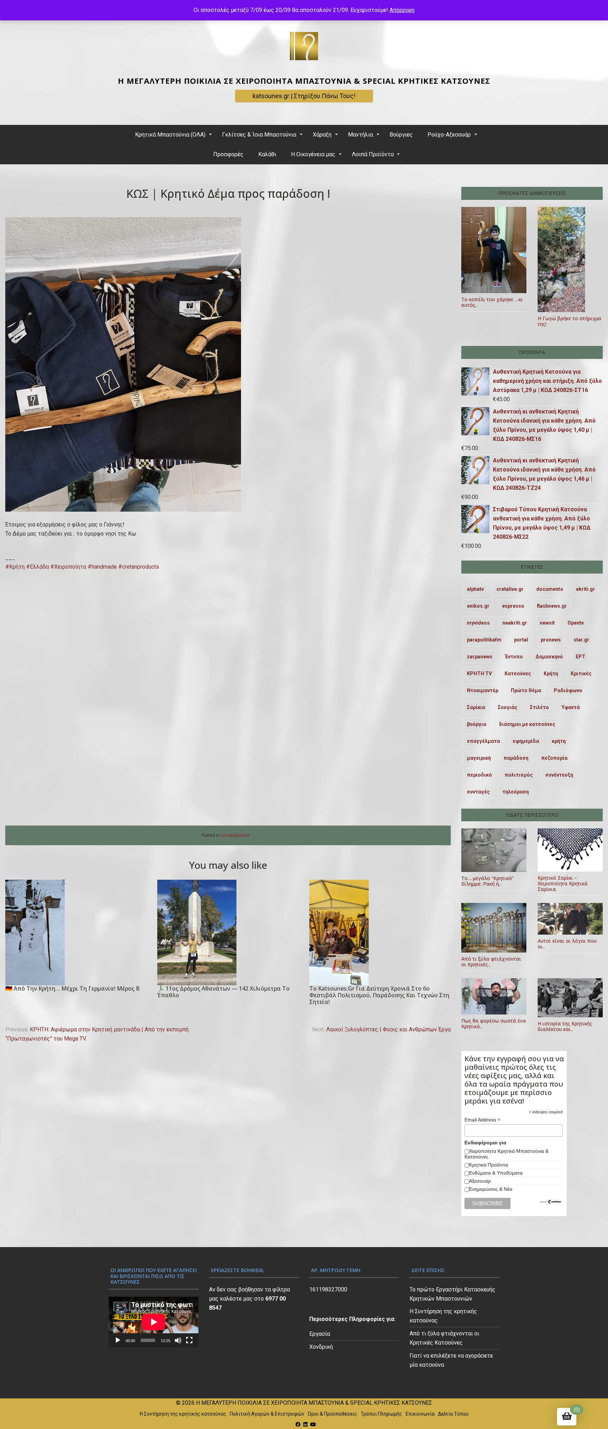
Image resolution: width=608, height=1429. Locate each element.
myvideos (478, 623)
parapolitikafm (484, 640)
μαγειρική (479, 758)
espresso (513, 606)
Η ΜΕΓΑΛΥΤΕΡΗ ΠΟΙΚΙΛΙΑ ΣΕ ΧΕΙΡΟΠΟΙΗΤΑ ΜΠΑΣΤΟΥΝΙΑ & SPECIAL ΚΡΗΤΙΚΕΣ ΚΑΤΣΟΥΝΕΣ (304, 80)
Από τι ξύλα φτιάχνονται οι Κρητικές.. (491, 961)
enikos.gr (478, 606)
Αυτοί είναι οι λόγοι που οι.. (567, 943)
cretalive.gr (510, 589)
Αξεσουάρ (480, 1181)
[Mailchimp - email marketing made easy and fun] (550, 1202)
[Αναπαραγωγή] (117, 1340)
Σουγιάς (507, 707)
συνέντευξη (559, 775)
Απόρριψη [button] (402, 10)
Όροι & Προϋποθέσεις (332, 1414)
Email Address (482, 1120)
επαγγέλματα (483, 741)
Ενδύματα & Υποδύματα (495, 1173)
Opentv (576, 623)
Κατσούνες (518, 673)
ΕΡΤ (580, 656)
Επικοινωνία (420, 1414)
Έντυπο (514, 656)
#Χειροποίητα (68, 566)
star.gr (581, 640)
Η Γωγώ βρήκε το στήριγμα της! (569, 321)
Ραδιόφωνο (568, 690)
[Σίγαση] (178, 1340)
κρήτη (559, 741)
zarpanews (479, 656)
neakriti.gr (514, 623)
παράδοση (516, 758)
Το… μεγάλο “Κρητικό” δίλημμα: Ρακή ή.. (487, 881)
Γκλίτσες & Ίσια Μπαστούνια (259, 134)
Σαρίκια (476, 707)
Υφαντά (571, 707)
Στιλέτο (539, 707)
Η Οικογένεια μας (313, 154)
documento (549, 589)
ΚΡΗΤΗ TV (479, 673)
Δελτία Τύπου (453, 1414)
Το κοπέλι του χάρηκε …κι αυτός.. (492, 302)
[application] (153, 1322)
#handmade (102, 566)
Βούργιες (401, 134)
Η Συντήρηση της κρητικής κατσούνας (183, 1414)
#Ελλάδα (37, 566)
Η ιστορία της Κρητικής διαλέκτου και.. (565, 1026)
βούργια (476, 724)
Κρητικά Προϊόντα (488, 1165)
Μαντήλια (360, 134)
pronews (551, 640)
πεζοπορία (554, 758)
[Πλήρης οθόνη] (189, 1340)
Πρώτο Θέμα (526, 690)
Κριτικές (581, 673)
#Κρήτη (15, 566)
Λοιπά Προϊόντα (373, 154)
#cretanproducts (138, 566)
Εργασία (319, 1333)
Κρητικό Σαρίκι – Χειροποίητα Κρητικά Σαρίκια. (563, 883)
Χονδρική (321, 1346)
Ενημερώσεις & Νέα (490, 1189)
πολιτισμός (519, 775)
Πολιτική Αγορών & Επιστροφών (267, 1414)
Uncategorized (235, 835)
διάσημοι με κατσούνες (527, 724)
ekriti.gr (585, 589)
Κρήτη (551, 673)
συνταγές (478, 792)
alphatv (475, 589)
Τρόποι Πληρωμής (381, 1414)
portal (521, 640)
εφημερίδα (526, 741)
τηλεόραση (515, 792)
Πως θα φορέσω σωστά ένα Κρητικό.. (493, 1023)
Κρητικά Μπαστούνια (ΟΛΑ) (170, 134)
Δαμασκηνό (549, 656)
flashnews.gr (552, 606)
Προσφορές (228, 154)
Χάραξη (322, 134)
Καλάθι (267, 154)
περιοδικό (479, 775)
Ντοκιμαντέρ (482, 690)
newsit (547, 623)
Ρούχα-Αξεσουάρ (449, 134)
